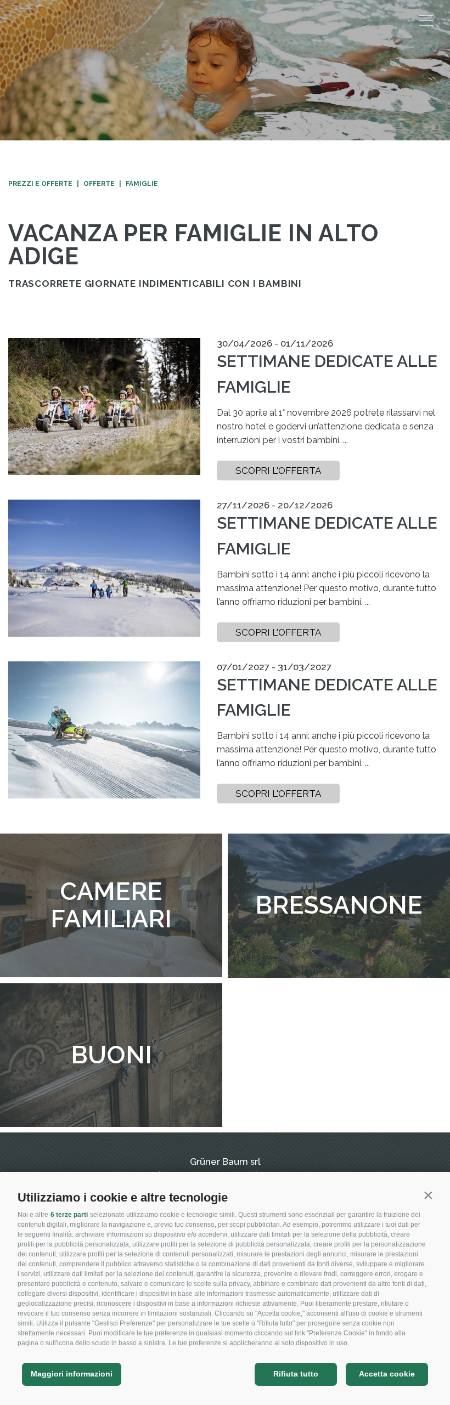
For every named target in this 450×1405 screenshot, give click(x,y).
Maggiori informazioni (72, 1373)
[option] (225, 70)
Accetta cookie (387, 1373)
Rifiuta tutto (295, 1373)
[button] (428, 1195)
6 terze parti (69, 1215)
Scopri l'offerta (278, 470)
